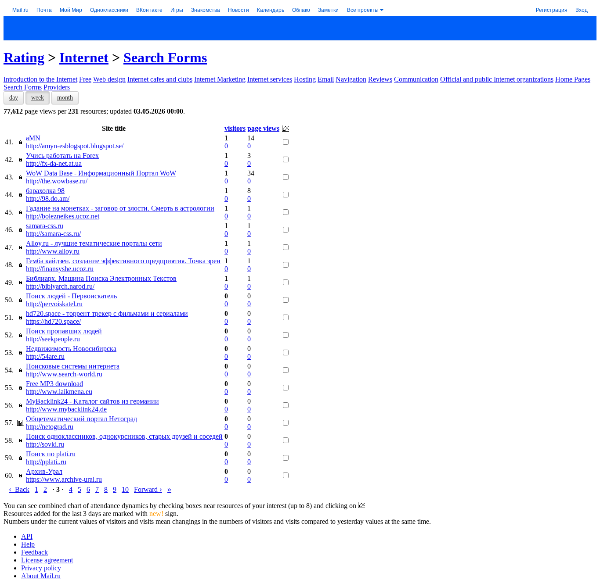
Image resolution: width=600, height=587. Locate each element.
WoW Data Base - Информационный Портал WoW (101, 173)
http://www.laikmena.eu (59, 391)
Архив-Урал (44, 471)
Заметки (328, 9)
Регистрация (551, 9)
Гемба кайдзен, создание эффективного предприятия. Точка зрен (123, 261)
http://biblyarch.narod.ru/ (60, 286)
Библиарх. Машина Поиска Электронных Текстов (101, 278)
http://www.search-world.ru (64, 374)
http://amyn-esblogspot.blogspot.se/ (74, 146)
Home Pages (572, 79)
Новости (238, 9)
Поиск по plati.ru (51, 454)
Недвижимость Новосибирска (71, 348)
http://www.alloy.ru (53, 251)
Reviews (380, 79)
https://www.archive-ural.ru (64, 479)
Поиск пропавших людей (64, 331)
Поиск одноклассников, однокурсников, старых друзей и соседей (124, 436)
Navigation (351, 79)
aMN (33, 138)
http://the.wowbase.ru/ (56, 181)
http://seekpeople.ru (53, 339)
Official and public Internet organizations (496, 79)
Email (326, 79)
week (37, 97)
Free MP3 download (54, 383)
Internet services (269, 79)
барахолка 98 (45, 190)
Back (19, 489)
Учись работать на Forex (62, 155)
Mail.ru (20, 9)
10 (125, 489)
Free (85, 79)
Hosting (305, 79)
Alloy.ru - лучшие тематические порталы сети (94, 243)
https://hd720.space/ (53, 321)
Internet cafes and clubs (159, 79)
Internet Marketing (220, 79)
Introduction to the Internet (40, 79)
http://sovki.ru (45, 444)
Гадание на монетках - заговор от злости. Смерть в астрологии (120, 208)
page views (263, 128)
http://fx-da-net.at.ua (54, 163)
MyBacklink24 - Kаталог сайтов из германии (92, 401)
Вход (581, 9)
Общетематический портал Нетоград (81, 418)
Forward (148, 489)
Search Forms (165, 57)
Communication (416, 79)
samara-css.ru (44, 225)
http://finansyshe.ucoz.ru (60, 268)
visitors (235, 128)
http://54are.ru (45, 356)
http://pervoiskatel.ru (54, 304)
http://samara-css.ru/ (53, 233)
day (13, 97)
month (65, 97)
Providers (56, 87)
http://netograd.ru (49, 426)
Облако (301, 9)
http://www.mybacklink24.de (66, 409)
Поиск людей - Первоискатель (71, 296)
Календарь (270, 9)
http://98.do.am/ (47, 198)
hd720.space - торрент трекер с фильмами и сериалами (107, 313)
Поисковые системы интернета (72, 366)
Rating (24, 57)
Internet (83, 57)
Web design (109, 79)
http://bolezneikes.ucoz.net (62, 216)
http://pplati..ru (46, 461)
